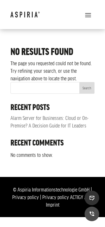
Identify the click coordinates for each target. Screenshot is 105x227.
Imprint (53, 205)
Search (87, 88)
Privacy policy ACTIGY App (67, 197)
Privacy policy (25, 197)
